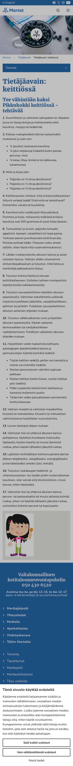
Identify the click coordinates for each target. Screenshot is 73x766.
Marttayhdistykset (20, 674)
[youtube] (68, 2)
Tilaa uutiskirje (17, 681)
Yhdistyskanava (18, 635)
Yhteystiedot (16, 615)
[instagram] (63, 2)
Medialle (13, 622)
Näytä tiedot (36, 760)
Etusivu (7, 57)
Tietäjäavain (24, 57)
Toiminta (13, 654)
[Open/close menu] (68, 10)
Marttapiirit (15, 668)
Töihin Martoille (19, 642)
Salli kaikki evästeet (36, 743)
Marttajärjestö (17, 608)
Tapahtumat (15, 661)
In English (9, 3)
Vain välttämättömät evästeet (36, 752)
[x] (58, 2)
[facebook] (54, 2)
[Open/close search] (58, 10)
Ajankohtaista (17, 628)
